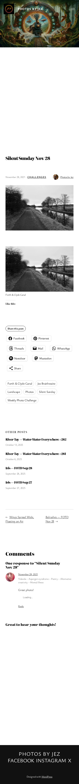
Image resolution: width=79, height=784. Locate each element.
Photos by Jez (30, 9)
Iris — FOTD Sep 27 (19, 482)
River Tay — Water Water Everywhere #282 (36, 439)
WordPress (47, 776)
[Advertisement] (39, 99)
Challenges (36, 177)
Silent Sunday (47, 392)
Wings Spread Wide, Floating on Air (20, 519)
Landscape (14, 392)
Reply (21, 606)
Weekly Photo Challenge (22, 400)
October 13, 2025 (14, 444)
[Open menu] (73, 9)
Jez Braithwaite (46, 383)
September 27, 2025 (15, 488)
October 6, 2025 (14, 459)
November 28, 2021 (28, 574)
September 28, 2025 (15, 473)
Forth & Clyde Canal (20, 383)
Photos (29, 392)
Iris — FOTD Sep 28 (19, 468)
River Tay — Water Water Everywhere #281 (36, 453)
